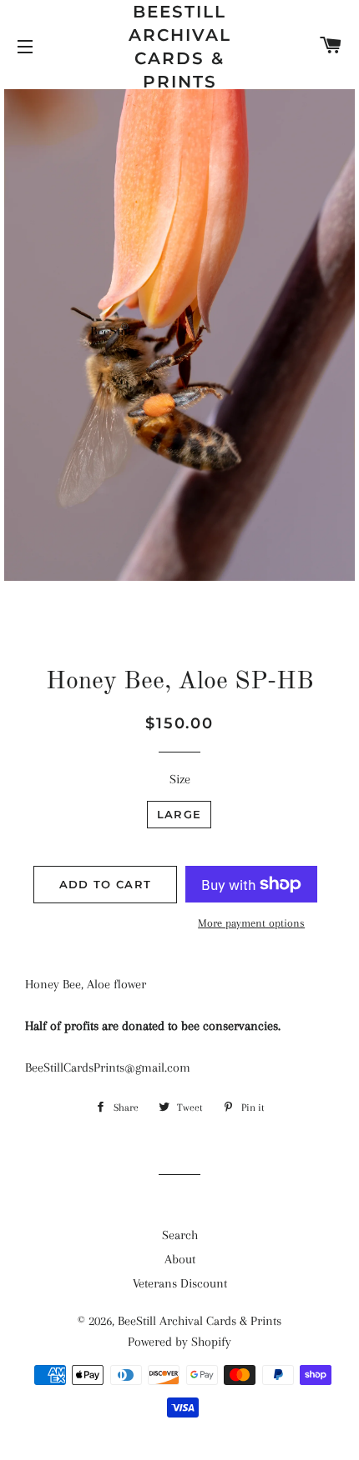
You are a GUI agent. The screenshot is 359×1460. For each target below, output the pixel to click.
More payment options (251, 923)
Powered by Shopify (179, 1341)
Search (180, 1235)
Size (179, 779)
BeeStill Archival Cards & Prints (180, 47)
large (179, 814)
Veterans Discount (180, 1283)
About (179, 1259)
